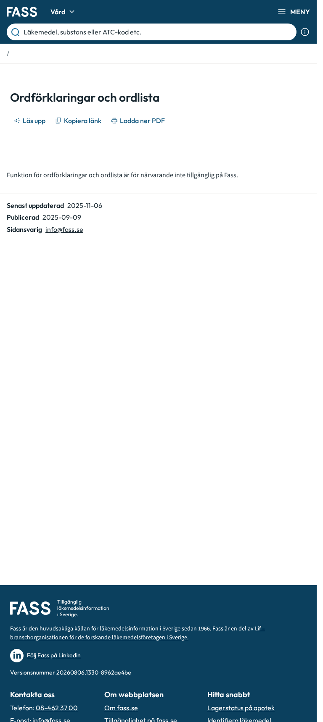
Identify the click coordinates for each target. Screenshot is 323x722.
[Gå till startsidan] (22, 12)
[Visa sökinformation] (305, 32)
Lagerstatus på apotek (241, 708)
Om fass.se (121, 708)
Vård (57, 12)
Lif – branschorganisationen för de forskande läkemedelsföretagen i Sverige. (137, 633)
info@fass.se (64, 229)
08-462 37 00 (57, 708)
